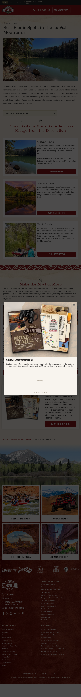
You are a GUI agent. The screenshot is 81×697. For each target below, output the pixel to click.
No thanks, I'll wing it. (41, 392)
